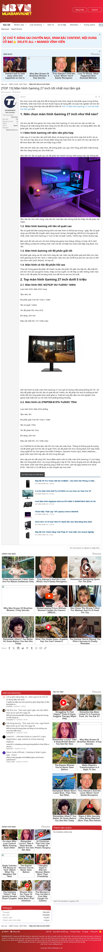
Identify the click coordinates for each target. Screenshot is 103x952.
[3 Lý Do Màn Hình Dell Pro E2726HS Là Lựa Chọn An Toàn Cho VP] (28, 494)
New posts (5, 29)
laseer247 (9, 748)
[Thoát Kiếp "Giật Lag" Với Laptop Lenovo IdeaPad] (28, 514)
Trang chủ (94, 931)
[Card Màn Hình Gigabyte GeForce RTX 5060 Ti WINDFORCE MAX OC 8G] (28, 504)
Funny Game (89, 24)
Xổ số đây (62, 24)
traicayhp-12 (10, 720)
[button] (26, 24)
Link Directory (36, 24)
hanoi (16, 125)
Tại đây (83, 942)
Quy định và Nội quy (60, 931)
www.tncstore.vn (12, 130)
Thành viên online (62, 827)
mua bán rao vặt (44, 936)
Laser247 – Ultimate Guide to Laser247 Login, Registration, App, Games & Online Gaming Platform (26, 739)
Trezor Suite (10, 762)
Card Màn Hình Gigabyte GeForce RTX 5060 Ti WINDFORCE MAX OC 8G (65, 501)
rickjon (47, 920)
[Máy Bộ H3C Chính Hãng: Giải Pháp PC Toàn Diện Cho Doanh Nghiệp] (28, 535)
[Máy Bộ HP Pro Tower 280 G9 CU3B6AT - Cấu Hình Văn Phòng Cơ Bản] (28, 484)
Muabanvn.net (58, 948)
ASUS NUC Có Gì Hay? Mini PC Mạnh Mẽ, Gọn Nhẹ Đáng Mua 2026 (63, 522)
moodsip (9, 706)
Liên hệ (48, 931)
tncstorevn (7, 92)
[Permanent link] (21, 118)
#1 (99, 97)
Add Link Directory (12, 692)
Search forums (16, 29)
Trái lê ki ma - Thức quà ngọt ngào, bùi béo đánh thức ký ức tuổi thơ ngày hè (27, 711)
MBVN (6, 931)
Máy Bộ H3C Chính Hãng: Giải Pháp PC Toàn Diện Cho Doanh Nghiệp (64, 532)
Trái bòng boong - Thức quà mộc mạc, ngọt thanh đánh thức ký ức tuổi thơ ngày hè (27, 724)
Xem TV (50, 24)
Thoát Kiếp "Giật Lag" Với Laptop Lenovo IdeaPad (56, 511)
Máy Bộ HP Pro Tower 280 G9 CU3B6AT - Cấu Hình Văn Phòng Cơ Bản (64, 481)
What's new (19, 24)
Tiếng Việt (16, 931)
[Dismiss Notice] (99, 35)
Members (74, 24)
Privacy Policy (75, 931)
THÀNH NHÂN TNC (42, 484)
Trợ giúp (85, 931)
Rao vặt (6, 24)
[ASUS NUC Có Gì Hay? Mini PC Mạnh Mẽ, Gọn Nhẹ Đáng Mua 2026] (28, 525)
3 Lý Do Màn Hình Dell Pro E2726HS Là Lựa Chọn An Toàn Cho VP (63, 491)
